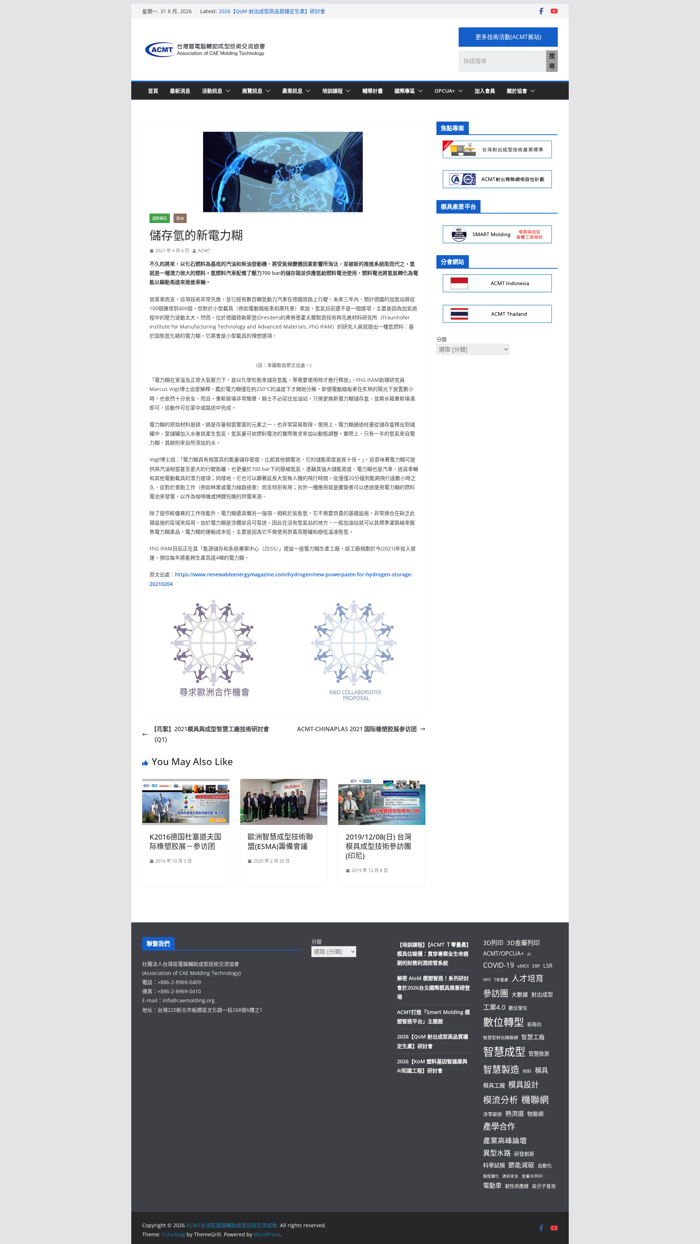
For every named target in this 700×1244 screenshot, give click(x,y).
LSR (547, 965)
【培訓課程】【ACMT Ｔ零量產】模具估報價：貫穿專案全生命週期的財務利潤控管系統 (434, 953)
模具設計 (523, 1084)
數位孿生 (518, 1008)
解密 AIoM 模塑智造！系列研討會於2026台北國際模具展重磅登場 (433, 987)
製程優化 (491, 1176)
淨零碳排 (492, 1114)
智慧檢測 (539, 1053)
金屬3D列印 (532, 1176)
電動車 (492, 1185)
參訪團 (495, 993)
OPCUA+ (445, 90)
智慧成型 (504, 1051)
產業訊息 (292, 90)
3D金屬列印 (523, 942)
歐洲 (180, 218)
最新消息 (180, 90)
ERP (536, 966)
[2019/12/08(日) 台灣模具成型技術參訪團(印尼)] (381, 784)
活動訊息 (212, 90)
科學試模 (494, 1165)
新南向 (534, 1024)
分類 (441, 339)
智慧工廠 (533, 1037)
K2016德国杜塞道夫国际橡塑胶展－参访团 (185, 841)
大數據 (520, 994)
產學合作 (499, 1126)
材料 (527, 1071)
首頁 (153, 90)
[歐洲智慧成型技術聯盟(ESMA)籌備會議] (283, 784)
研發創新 (524, 1153)
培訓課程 (332, 90)
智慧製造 (501, 1069)
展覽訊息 (252, 90)
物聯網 (535, 1113)
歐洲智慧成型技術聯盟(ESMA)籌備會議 (280, 841)
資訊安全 (510, 1176)
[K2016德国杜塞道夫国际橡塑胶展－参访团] (185, 784)
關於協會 (517, 90)
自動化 (545, 1165)
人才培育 (528, 978)
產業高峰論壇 (505, 1140)
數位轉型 (503, 1022)
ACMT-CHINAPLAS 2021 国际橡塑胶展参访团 (357, 729)
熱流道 (514, 1113)
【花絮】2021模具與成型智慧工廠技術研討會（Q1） (210, 734)
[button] (226, 91)
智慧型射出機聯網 (500, 1037)
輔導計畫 (372, 90)
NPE (487, 979)
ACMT (204, 250)
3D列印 (493, 942)
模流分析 (500, 1100)
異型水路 (497, 1153)
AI (529, 954)
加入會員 (485, 90)
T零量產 (501, 979)
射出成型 (542, 994)
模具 (541, 1070)
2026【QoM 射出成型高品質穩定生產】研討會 (272, 11)
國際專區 (404, 90)
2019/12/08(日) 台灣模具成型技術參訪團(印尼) (379, 846)
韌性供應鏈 (517, 1186)
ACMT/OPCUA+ (503, 953)
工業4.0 (494, 1006)
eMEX (523, 966)
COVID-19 (498, 965)
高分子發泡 (544, 1186)
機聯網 (535, 1099)
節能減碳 (521, 1164)
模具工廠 (494, 1085)
